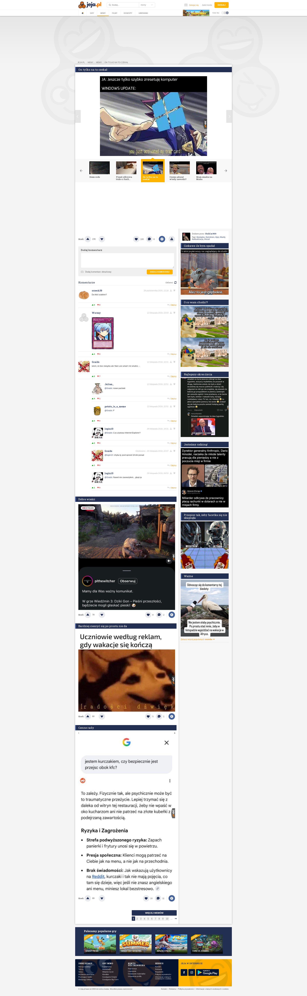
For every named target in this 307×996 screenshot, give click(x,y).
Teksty (81, 969)
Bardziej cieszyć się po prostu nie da (102, 626)
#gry (217, 237)
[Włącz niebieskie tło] (227, 13)
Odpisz (173, 305)
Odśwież (169, 283)
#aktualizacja (197, 239)
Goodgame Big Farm (110, 979)
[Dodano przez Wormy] (103, 348)
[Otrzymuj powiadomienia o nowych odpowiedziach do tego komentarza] (175, 290)
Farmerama (106, 967)
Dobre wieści (86, 499)
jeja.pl (81, 62)
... (171, 919)
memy (90, 62)
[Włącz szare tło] (225, 13)
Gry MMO (107, 963)
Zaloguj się (194, 5)
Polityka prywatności (163, 974)
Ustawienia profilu (135, 976)
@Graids (108, 388)
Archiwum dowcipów (86, 974)
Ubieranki (143, 13)
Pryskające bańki (85, 977)
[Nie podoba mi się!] (106, 239)
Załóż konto (207, 5)
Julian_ (109, 384)
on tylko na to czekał (116, 62)
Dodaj (221, 5)
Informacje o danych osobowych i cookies (163, 978)
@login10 (109, 455)
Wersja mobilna (84, 967)
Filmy (114, 13)
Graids (95, 361)
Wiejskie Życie (108, 972)
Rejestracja (132, 969)
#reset (207, 239)
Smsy (80, 972)
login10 (109, 428)
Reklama (158, 969)
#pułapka (201, 237)
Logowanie (132, 971)
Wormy (96, 312)
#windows (210, 237)
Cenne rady (86, 728)
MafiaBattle (106, 969)
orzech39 (97, 290)
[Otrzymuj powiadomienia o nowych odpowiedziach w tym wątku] (175, 362)
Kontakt (158, 967)
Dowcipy (128, 13)
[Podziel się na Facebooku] (162, 239)
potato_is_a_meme (115, 406)
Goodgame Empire (109, 977)
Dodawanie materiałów (136, 974)
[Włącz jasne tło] (222, 13)
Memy (103, 13)
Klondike (105, 974)
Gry (92, 13)
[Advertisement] (153, 206)
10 (167, 919)
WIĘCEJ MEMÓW (154, 913)
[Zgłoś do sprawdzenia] (172, 239)
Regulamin (159, 972)
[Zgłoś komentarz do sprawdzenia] (171, 290)
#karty (222, 237)
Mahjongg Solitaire (85, 979)
